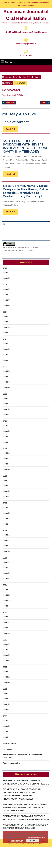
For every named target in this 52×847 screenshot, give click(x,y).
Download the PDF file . (13, 95)
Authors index (9, 743)
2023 (5, 339)
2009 (5, 716)
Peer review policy (11, 763)
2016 (5, 530)
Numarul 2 (7, 83)
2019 (5, 448)
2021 (5, 394)
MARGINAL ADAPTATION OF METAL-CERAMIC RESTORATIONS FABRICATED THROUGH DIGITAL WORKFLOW (25, 807)
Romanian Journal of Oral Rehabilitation (21, 77)
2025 (5, 285)
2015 (5, 558)
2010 (5, 689)
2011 (5, 667)
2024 (5, 312)
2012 (5, 640)
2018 (5, 476)
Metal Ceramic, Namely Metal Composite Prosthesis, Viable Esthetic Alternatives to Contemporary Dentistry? (25, 191)
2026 (5, 268)
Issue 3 (6, 300)
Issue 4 (6, 305)
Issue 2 (6, 278)
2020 (5, 421)
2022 (5, 366)
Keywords (7, 749)
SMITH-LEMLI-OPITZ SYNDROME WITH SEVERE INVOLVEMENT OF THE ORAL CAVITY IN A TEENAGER (25, 146)
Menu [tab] (8, 62)
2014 (5, 585)
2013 (5, 612)
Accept (32, 840)
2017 (5, 503)
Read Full (12, 130)
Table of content (16, 122)
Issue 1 (6, 272)
